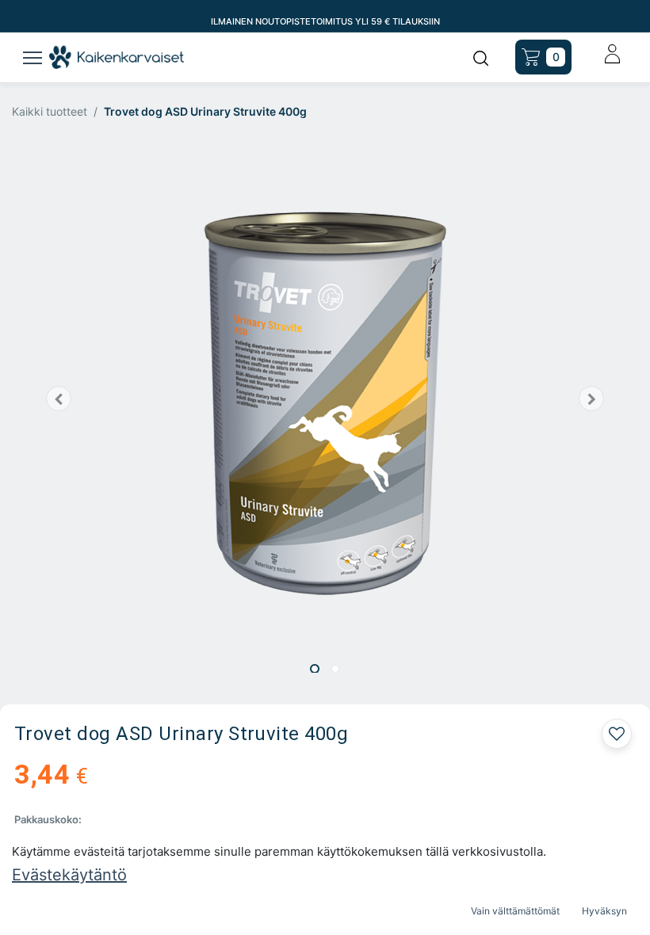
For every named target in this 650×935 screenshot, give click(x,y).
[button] (59, 398)
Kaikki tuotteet (49, 111)
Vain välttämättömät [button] (515, 911)
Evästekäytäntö (69, 874)
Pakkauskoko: (48, 819)
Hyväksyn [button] (604, 911)
